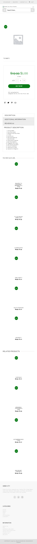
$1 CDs (15, 93)
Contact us (6, 533)
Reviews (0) (9, 123)
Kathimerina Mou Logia (18, 440)
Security (5, 534)
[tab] (18, 115)
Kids (21, 93)
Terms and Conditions (9, 530)
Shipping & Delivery (8, 529)
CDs (19, 93)
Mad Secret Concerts (18, 471)
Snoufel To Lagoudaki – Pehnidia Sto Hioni (18, 185)
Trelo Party (18, 277)
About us (5, 526)
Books (4, 511)
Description (10, 115)
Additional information (15, 119)
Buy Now (19, 86)
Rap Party (18, 337)
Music (24, 93)
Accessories (6, 515)
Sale (28, 93)
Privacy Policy (7, 531)
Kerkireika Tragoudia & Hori (18, 408)
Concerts (5, 516)
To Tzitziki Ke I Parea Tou (18, 217)
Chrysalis (18, 377)
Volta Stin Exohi (18, 307)
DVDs (4, 512)
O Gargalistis (18, 247)
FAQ (4, 527)
